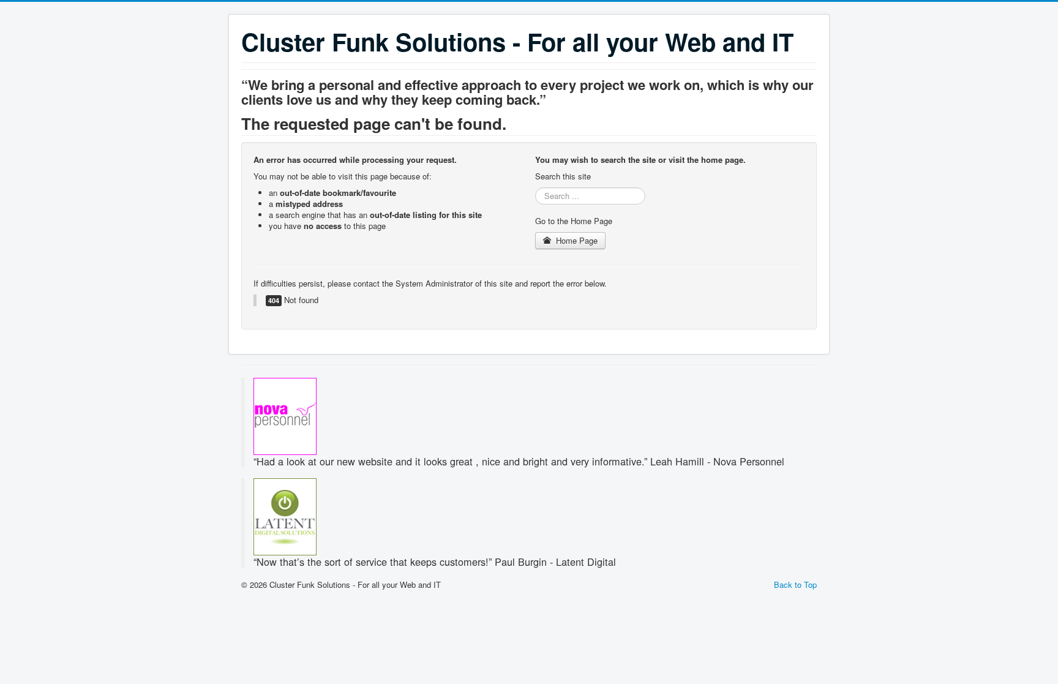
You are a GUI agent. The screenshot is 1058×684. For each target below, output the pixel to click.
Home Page (575, 240)
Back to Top (795, 584)
